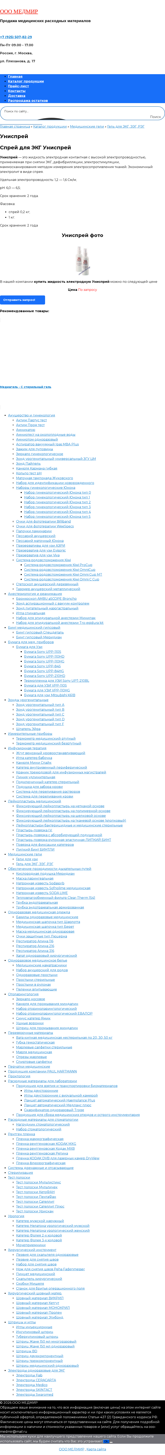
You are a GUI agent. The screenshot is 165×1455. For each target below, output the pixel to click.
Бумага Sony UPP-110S (42, 652)
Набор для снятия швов (36, 1264)
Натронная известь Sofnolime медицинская (53, 888)
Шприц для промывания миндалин (47, 1028)
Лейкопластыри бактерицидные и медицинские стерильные (69, 825)
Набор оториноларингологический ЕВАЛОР (54, 1013)
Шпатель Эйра (28, 729)
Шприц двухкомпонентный (39, 1356)
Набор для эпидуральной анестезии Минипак (56, 618)
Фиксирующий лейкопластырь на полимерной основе (63, 811)
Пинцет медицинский (35, 1274)
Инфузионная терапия (27, 748)
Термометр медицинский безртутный (48, 743)
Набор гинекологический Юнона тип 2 (57, 502)
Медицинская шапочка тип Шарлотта (48, 922)
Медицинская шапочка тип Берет (45, 927)
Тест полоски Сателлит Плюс (40, 1206)
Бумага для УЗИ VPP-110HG (47, 690)
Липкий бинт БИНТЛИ (35, 849)
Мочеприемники (31, 1245)
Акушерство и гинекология (31, 415)
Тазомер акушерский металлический (48, 589)
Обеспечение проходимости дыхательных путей (49, 869)
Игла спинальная (30, 613)
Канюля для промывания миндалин (47, 1004)
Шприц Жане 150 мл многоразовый (46, 1341)
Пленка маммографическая (40, 1139)
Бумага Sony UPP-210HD (44, 676)
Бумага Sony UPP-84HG (44, 671)
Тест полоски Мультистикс (38, 1182)
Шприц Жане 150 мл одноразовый (45, 1346)
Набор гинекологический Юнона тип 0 (57, 492)
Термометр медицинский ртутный (46, 738)
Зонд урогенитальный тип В (40, 710)
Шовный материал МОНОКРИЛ (43, 1308)
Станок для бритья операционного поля (50, 1288)
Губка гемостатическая (35, 1042)
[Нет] (111, 1442)
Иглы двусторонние (41, 1091)
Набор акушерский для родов (42, 970)
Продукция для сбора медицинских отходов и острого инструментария (78, 1115)
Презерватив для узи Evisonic (41, 550)
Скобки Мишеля (30, 1284)
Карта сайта (96, 1449)
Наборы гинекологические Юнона (45, 488)
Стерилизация (20, 1173)
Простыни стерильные (35, 980)
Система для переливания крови (44, 796)
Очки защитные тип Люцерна (41, 936)
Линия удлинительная (35, 777)
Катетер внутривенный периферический (51, 767)
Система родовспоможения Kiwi (43, 560)
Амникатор (25, 430)
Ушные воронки (30, 1023)
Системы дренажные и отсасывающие (41, 1168)
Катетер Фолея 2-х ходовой (39, 1235)
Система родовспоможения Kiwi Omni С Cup (61, 579)
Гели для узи (27, 859)
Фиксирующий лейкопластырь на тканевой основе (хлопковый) (71, 820)
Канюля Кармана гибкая (36, 468)
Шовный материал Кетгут (37, 1303)
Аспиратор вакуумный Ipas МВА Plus (47, 444)
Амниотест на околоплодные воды (45, 435)
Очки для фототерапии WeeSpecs (45, 526)
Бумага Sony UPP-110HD (44, 656)
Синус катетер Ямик (33, 1018)
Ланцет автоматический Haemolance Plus (59, 1100)
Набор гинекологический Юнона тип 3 (57, 507)
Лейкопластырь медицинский (34, 801)
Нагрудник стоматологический (43, 1124)
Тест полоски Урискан (35, 1211)
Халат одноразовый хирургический (46, 956)
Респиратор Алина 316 (35, 951)
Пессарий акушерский (36, 536)
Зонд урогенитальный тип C (40, 714)
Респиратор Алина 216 (35, 946)
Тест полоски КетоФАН (35, 1192)
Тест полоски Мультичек (37, 1187)
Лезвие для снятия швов (37, 1259)
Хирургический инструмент (32, 1250)
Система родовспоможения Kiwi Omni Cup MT (63, 574)
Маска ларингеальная (35, 878)
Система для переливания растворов (48, 792)
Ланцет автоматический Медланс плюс (57, 1105)
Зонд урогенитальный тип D (40, 719)
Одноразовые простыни (37, 975)
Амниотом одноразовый (37, 439)
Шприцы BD (26, 1351)
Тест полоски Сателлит (35, 1202)
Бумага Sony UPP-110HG (44, 661)
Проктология (19, 1076)
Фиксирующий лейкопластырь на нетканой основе (60, 806)
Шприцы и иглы (22, 1322)
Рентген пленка (21, 1134)
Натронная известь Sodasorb (40, 883)
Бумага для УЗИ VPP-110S (45, 685)
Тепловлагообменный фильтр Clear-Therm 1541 (55, 898)
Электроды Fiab (29, 1375)
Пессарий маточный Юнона (40, 541)
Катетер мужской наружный (40, 1221)
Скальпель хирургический (39, 1279)
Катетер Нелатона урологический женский (53, 1230)
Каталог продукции (26, 81)
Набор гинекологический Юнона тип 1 (57, 497)
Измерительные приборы (30, 734)
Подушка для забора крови (39, 787)
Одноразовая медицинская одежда (39, 912)
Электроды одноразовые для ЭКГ (36, 1370)
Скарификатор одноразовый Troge (54, 1110)
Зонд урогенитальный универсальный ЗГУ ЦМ (56, 459)
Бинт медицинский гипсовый (34, 628)
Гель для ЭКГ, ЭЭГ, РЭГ (125, 126)
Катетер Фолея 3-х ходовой (39, 1240)
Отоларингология (23, 994)
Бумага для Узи (29, 647)
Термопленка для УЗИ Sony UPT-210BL (56, 681)
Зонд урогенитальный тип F (40, 724)
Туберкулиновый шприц (37, 1337)
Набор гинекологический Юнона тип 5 (57, 517)
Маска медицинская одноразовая (45, 931)
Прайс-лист (18, 86)
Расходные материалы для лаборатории (42, 1081)
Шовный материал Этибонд (39, 1317)
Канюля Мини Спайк (34, 763)
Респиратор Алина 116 (34, 941)
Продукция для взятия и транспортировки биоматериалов (67, 1086)
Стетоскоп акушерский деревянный (47, 584)
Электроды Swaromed (34, 1395)
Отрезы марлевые (31, 1057)
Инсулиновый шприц (34, 1332)
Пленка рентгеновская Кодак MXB (45, 1148)
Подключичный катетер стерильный (47, 782)
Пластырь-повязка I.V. (34, 830)
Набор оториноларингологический (46, 1009)
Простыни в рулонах (33, 984)
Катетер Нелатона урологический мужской (53, 1226)
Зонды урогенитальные (28, 700)
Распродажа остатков (28, 101)
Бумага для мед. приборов (31, 642)
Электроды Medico (31, 1385)
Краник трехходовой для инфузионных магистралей (61, 772)
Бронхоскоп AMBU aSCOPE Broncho (46, 599)
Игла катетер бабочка (34, 758)
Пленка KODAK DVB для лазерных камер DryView (57, 1158)
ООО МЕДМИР (19, 11)
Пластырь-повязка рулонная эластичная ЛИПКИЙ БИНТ (63, 840)
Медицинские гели (87, 126)
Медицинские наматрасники (41, 965)
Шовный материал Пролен (39, 1313)
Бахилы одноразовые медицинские (47, 917)
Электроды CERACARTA (36, 1380)
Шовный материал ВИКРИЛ (40, 1298)
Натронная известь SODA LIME (42, 893)
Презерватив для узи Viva (38, 555)
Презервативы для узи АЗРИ (40, 546)
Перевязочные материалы (30, 1033)
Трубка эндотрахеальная (37, 902)
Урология (16, 1216)
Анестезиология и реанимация (35, 594)
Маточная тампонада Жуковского (44, 478)
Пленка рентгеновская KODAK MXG (46, 1144)
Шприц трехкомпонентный (39, 1361)
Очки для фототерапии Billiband (43, 521)
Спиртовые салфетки (34, 1062)
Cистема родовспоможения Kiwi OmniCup (59, 570)
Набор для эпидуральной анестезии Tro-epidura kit (60, 623)
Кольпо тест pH (29, 473)
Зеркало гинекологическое (39, 454)
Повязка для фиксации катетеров (45, 845)
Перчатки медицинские (29, 1066)
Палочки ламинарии (34, 531)
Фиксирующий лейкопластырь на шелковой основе (61, 816)
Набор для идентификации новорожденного (55, 483)
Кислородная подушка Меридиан (45, 874)
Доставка (16, 96)
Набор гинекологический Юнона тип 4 (57, 512)
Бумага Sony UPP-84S (42, 666)
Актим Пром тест (30, 425)
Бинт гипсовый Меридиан (39, 637)
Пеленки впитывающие (36, 989)
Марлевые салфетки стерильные (44, 1047)
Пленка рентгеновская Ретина (42, 1153)
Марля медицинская (34, 1052)
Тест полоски (19, 1177)
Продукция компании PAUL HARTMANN (42, 1071)
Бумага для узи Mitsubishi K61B (49, 695)
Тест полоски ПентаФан (36, 1197)
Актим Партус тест (31, 420)
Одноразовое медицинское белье (37, 960)
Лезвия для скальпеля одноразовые (47, 1255)
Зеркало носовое (30, 999)
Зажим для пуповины (34, 449)
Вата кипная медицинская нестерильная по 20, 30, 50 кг (64, 1038)
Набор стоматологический (38, 1129)
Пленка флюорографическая (41, 1163)
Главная (15, 76)
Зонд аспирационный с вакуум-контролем (52, 603)
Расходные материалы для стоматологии (43, 1120)
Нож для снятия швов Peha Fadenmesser (50, 1269)
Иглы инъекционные (34, 1327)
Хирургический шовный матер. (35, 1293)
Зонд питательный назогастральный (47, 608)
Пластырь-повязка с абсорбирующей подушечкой (59, 835)
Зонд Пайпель (28, 464)
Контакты (17, 91)
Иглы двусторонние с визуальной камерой (61, 1095)
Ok (106, 1441)
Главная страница (15, 126)
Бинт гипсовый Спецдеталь (40, 632)
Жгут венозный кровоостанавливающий (50, 753)
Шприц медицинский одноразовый (47, 1366)
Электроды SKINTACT (34, 1390)
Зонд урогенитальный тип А (40, 705)
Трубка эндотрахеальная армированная (50, 907)
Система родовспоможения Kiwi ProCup (58, 565)
